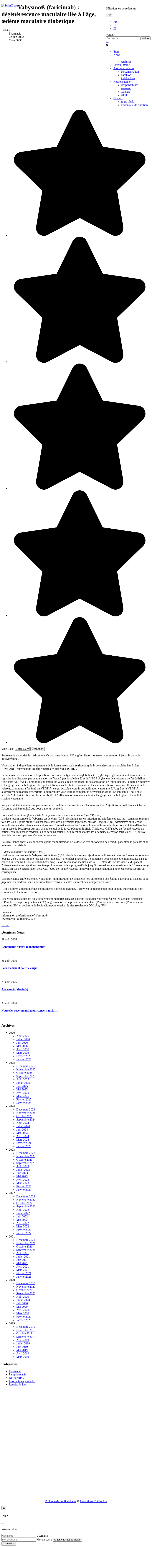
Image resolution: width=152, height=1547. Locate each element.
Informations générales (22, 1381)
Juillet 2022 (23, 1213)
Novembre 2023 (25, 1156)
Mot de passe (44, 1539)
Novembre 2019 (25, 1330)
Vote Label (7, 748)
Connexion (8, 1543)
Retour (5, 925)
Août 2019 (22, 1340)
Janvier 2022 (23, 1233)
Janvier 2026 (23, 1059)
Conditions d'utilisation (93, 1501)
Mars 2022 (22, 1226)
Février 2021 (23, 1273)
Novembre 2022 (25, 1199)
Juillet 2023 (23, 1169)
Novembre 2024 (25, 1112)
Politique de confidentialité (60, 1501)
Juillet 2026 (23, 1039)
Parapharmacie (17, 1374)
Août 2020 (22, 1296)
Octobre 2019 (24, 1333)
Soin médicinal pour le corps (19, 968)
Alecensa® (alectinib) (14, 989)
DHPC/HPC (16, 1377)
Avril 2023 (22, 1179)
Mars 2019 (22, 1356)
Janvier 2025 (23, 1102)
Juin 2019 (22, 1346)
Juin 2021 (22, 1259)
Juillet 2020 (23, 1300)
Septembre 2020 (25, 1293)
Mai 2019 (22, 1350)
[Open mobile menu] (107, 41)
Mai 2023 (22, 1176)
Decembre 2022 (25, 1196)
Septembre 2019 (25, 1336)
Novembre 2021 (25, 1243)
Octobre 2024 (24, 1116)
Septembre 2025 (25, 1076)
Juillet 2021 (23, 1256)
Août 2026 (22, 1036)
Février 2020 (23, 1316)
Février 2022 (23, 1229)
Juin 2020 (22, 1303)
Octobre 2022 (24, 1203)
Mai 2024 (22, 1132)
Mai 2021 (22, 1263)
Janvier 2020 (23, 1320)
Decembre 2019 (25, 1326)
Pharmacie (15, 1371)
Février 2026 (23, 1056)
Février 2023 (23, 1186)
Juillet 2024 (23, 1126)
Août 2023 (22, 1166)
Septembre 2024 (25, 1119)
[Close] (2, 1523)
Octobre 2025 (24, 1072)
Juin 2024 (22, 1129)
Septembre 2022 (25, 1206)
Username (42, 1535)
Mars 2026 (22, 1052)
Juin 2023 (22, 1173)
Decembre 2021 (25, 1239)
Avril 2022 (22, 1223)
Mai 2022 (22, 1219)
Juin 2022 (22, 1216)
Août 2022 (22, 1209)
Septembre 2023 (25, 1163)
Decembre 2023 (25, 1152)
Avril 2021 (22, 1266)
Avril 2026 (22, 1049)
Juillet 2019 (23, 1343)
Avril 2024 (22, 1136)
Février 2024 (23, 1142)
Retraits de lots (17, 1384)
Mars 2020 (22, 1313)
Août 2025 (22, 1079)
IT (114, 28)
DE (115, 25)
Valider (110, 34)
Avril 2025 (22, 1092)
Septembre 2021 (25, 1249)
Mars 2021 (22, 1269)
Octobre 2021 (24, 1246)
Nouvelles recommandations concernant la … (29, 1010)
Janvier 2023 (23, 1189)
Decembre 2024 (25, 1109)
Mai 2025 (22, 1089)
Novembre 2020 (25, 1286)
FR (109, 15)
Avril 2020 (22, 1310)
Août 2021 (22, 1253)
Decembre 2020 (25, 1283)
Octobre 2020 (24, 1290)
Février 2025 (23, 1099)
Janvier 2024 (23, 1146)
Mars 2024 (22, 1139)
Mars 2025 (22, 1096)
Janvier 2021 (23, 1276)
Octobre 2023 (24, 1159)
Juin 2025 (22, 1086)
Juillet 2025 (23, 1082)
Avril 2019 (22, 1353)
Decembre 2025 (25, 1066)
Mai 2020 (22, 1306)
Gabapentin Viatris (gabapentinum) (23, 946)
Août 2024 (22, 1122)
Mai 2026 (22, 1046)
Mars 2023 (22, 1183)
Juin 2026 (22, 1042)
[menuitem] (116, 51)
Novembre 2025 (25, 1069)
